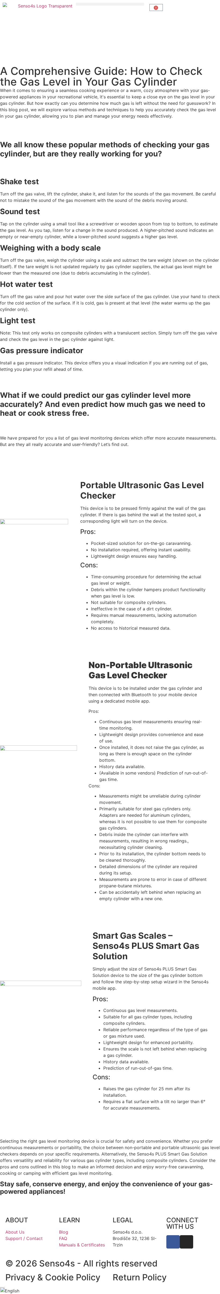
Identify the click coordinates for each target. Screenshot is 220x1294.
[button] (110, 4)
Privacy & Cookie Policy (52, 1277)
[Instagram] (186, 1242)
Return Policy (140, 1277)
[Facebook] (173, 1242)
